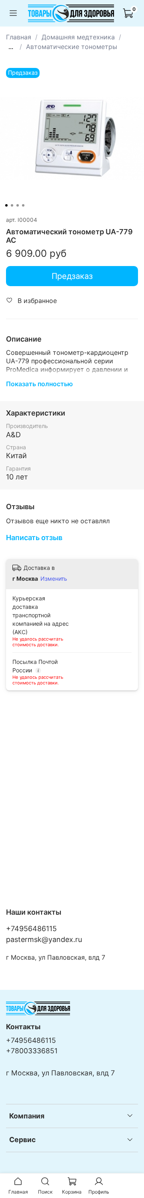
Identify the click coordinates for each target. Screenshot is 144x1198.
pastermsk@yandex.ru (44, 939)
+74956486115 (31, 928)
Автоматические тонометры (71, 47)
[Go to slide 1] (6, 205)
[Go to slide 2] (12, 205)
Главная (18, 37)
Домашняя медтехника (78, 37)
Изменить (53, 578)
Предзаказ (72, 276)
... (10, 46)
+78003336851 (32, 1050)
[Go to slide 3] (17, 205)
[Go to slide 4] (23, 205)
